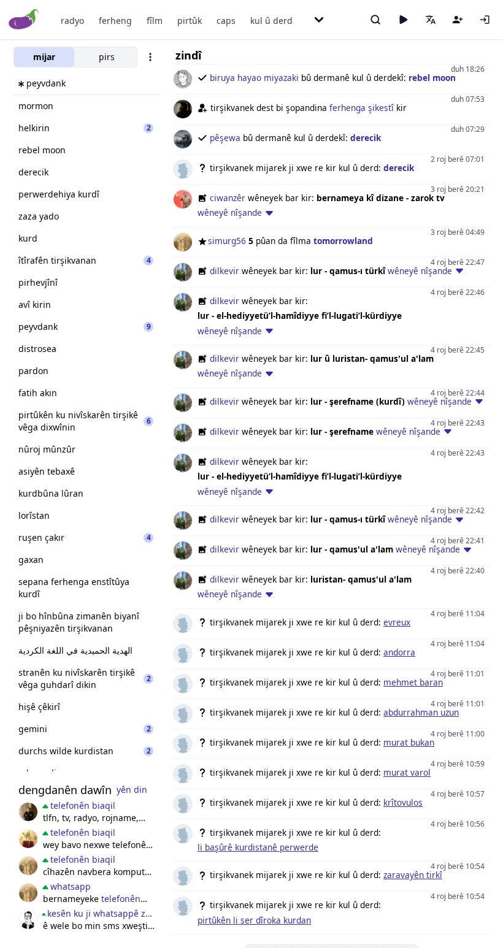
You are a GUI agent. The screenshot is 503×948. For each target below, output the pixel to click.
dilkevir (224, 271)
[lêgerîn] (375, 20)
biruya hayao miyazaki (254, 77)
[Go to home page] (24, 20)
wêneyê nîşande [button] (230, 212)
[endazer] (28, 839)
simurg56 (227, 241)
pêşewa (225, 137)
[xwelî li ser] (28, 920)
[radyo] (403, 19)
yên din (132, 789)
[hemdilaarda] (28, 812)
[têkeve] (485, 20)
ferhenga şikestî (361, 107)
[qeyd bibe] (458, 20)
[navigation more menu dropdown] (319, 19)
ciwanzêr (227, 198)
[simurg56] (28, 866)
